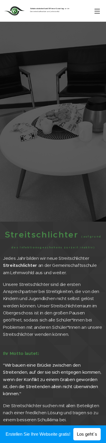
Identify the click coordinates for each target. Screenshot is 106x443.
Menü (97, 11)
